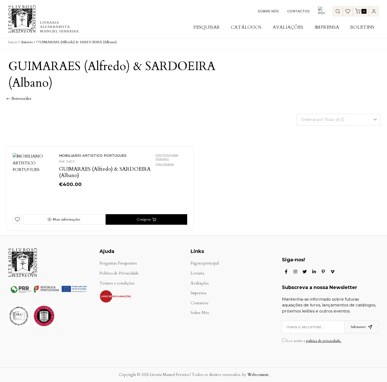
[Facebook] (286, 271)
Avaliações (287, 27)
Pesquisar (206, 27)
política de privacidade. (323, 341)
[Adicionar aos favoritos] (17, 219)
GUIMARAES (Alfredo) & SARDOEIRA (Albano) (105, 172)
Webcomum (257, 374)
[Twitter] (304, 271)
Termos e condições (117, 283)
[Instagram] (295, 271)
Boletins (362, 27)
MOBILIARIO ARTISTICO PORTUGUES (93, 155)
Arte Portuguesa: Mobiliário (167, 157)
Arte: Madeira (165, 164)
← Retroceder (18, 98)
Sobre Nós (268, 11)
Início (12, 42)
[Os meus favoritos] (348, 11)
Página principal (205, 263)
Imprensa (326, 27)
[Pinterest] (323, 271)
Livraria (197, 273)
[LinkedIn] (314, 271)
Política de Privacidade (119, 273)
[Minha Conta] (374, 11)
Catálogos (246, 27)
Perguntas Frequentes (118, 263)
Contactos (298, 11)
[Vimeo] (332, 271)
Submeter (358, 326)
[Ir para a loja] (338, 11)
